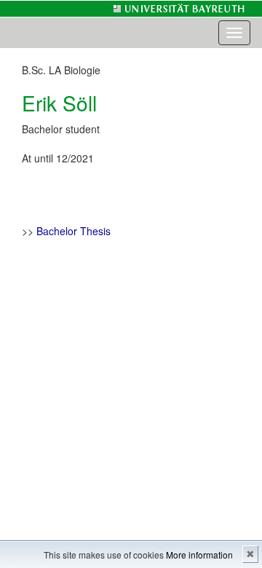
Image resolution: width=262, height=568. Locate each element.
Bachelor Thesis (73, 231)
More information (199, 554)
